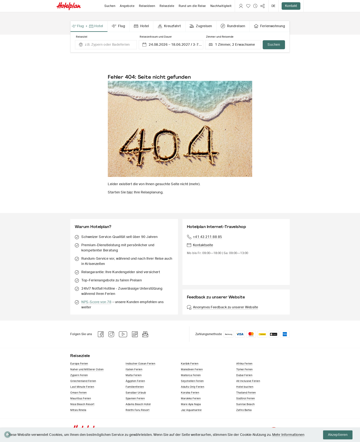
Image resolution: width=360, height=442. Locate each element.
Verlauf (255, 6)
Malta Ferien (134, 375)
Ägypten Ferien (135, 381)
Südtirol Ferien (245, 398)
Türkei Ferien (244, 369)
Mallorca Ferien (191, 375)
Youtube (123, 334)
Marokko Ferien (191, 398)
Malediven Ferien (192, 369)
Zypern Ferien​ (79, 375)
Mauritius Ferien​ (80, 398)
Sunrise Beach (245, 404)
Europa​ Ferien (79, 363)
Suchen (109, 5)
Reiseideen (147, 5)
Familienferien (135, 387)
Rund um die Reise (192, 5)
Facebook (101, 334)
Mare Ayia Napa (191, 404)
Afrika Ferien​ (244, 363)
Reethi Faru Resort (137, 410)
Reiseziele (167, 5)
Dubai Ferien (244, 375)
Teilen (262, 6)
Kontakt (291, 6)
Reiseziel (81, 37)
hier (130, 192)
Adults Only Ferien (192, 387)
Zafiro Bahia (244, 410)
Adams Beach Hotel (138, 404)
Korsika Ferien (190, 392)
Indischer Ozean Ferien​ (140, 363)
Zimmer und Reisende (220, 37)
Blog (135, 334)
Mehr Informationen (288, 435)
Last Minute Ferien (82, 387)
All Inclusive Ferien (248, 381)
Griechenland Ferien (83, 381)
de (273, 5)
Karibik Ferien (189, 363)
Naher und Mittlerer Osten (87, 369)
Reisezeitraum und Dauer (156, 37)
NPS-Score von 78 (96, 302)
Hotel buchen (244, 387)
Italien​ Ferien (134, 369)
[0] (248, 6)
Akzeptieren (338, 435)
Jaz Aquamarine (191, 410)
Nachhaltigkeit (221, 5)
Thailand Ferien (246, 392)
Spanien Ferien (135, 398)
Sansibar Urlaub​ (136, 392)
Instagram (111, 334)
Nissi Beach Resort (82, 404)
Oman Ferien (78, 392)
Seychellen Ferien (192, 381)
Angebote (127, 5)
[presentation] (89, 26)
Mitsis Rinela (78, 410)
